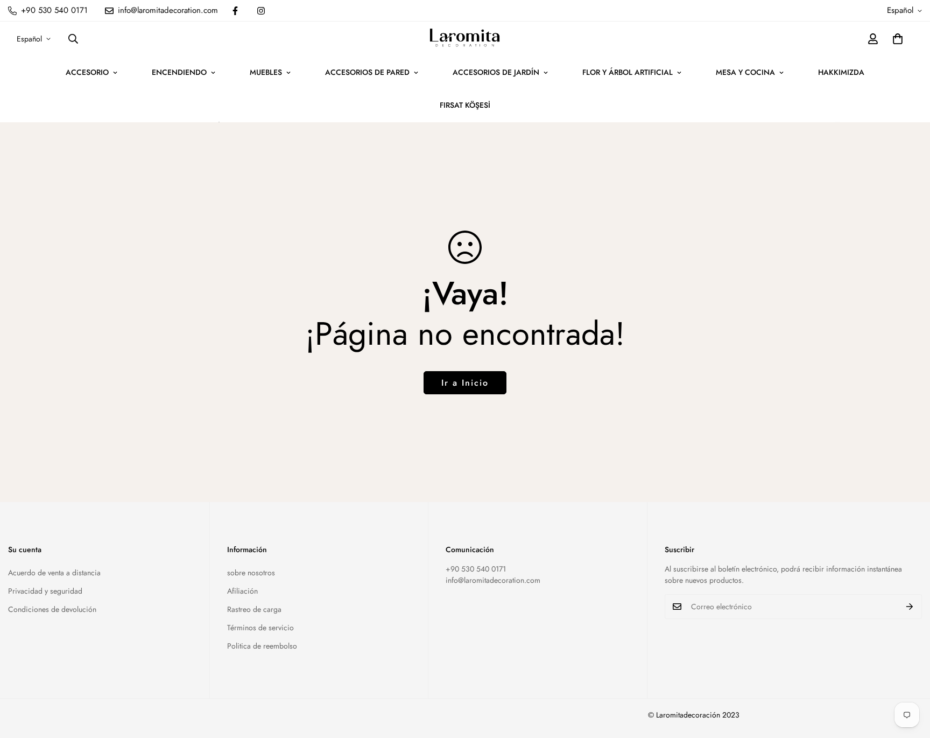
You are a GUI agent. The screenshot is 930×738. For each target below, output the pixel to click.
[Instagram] (261, 10)
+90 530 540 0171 (476, 568)
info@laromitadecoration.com (493, 580)
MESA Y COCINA (745, 72)
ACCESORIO (87, 72)
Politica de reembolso (262, 645)
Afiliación (242, 591)
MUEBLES (266, 72)
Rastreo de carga (254, 609)
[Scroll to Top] (909, 679)
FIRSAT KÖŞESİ (465, 105)
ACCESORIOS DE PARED (367, 72)
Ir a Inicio (465, 383)
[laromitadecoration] (464, 39)
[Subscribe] (910, 606)
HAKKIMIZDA (841, 72)
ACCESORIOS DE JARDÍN (496, 72)
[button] (897, 38)
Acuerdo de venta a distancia (54, 572)
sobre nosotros (251, 572)
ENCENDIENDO (179, 72)
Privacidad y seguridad (45, 591)
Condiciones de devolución (52, 609)
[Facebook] (235, 10)
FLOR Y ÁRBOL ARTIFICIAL (627, 72)
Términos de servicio (260, 627)
